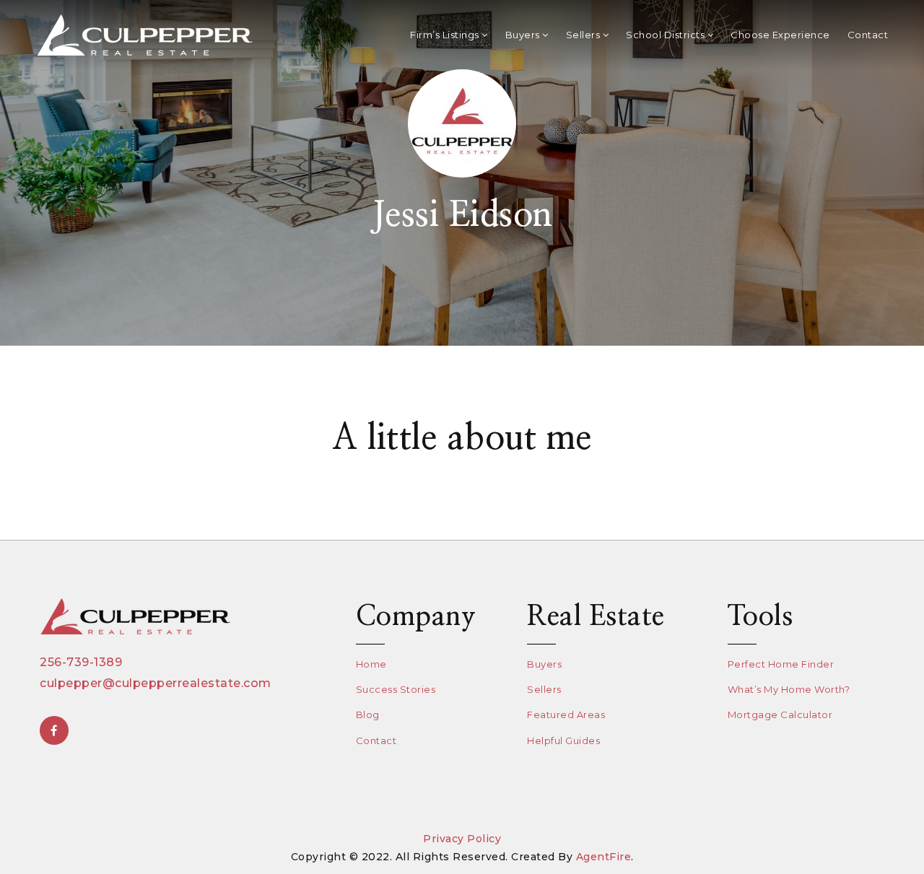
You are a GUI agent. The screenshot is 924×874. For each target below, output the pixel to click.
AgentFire (604, 856)
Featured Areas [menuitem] (566, 714)
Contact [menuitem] (868, 34)
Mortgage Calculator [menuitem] (780, 714)
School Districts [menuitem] (666, 34)
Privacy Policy (462, 838)
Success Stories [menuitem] (396, 689)
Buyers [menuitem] (524, 34)
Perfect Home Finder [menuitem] (781, 664)
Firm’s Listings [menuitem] (445, 34)
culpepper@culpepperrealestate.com (155, 683)
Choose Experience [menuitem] (780, 34)
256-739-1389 (81, 662)
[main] (462, 270)
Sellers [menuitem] (584, 34)
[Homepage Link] (144, 34)
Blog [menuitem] (368, 714)
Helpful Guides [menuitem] (563, 740)
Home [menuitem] (371, 664)
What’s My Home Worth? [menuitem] (789, 689)
